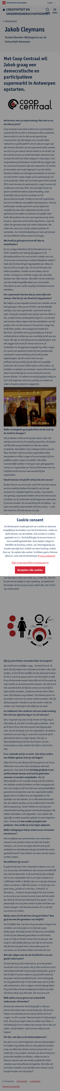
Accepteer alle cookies (30, 570)
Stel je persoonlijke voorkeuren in (30, 562)
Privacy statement (46, 555)
